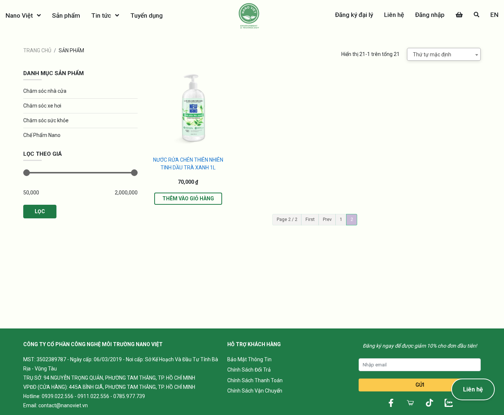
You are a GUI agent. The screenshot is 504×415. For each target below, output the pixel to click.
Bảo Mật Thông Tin (249, 359)
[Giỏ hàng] (459, 14)
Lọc (40, 211)
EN (494, 14)
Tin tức (102, 15)
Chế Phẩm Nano (42, 135)
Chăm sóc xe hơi (42, 106)
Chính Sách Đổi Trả (249, 370)
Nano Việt (20, 15)
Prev (327, 219)
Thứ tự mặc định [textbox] (432, 54)
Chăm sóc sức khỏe (46, 120)
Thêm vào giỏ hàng (188, 198)
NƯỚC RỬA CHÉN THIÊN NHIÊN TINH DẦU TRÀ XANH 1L (188, 163)
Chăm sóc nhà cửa (44, 91)
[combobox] (444, 54)
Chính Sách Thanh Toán (255, 380)
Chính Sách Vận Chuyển (254, 391)
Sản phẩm (66, 15)
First (310, 219)
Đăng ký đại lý (354, 14)
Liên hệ (394, 14)
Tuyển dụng (146, 15)
